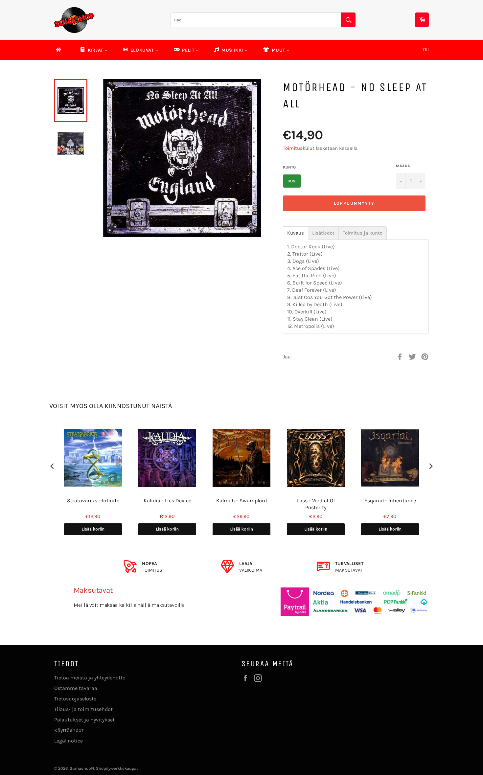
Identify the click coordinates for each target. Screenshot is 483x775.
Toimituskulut (298, 148)
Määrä (403, 166)
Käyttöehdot (68, 730)
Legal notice (68, 741)
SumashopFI (82, 768)
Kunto (289, 167)
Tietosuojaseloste (75, 698)
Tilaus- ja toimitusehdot (83, 709)
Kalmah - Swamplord (241, 500)
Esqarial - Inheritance (390, 500)
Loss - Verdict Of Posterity (316, 504)
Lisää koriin (92, 529)
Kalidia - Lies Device (167, 500)
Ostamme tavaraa (75, 688)
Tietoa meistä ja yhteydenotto (90, 677)
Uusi (292, 181)
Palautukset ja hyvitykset (84, 720)
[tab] (295, 233)
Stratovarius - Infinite (93, 500)
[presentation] (52, 466)
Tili (426, 49)
